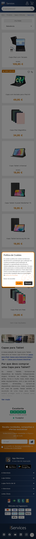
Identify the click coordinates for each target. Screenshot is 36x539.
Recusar (28, 283)
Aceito (19, 283)
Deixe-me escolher (9, 279)
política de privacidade (12, 275)
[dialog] (18, 269)
